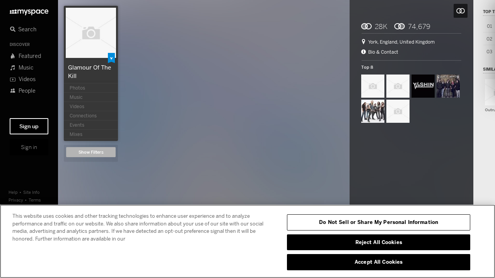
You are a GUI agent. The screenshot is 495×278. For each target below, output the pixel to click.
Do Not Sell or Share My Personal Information (378, 222)
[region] (247, 241)
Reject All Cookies (378, 242)
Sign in (29, 147)
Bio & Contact (383, 52)
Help (13, 192)
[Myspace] (29, 10)
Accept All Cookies (379, 261)
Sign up (29, 126)
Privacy (16, 200)
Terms (35, 200)
